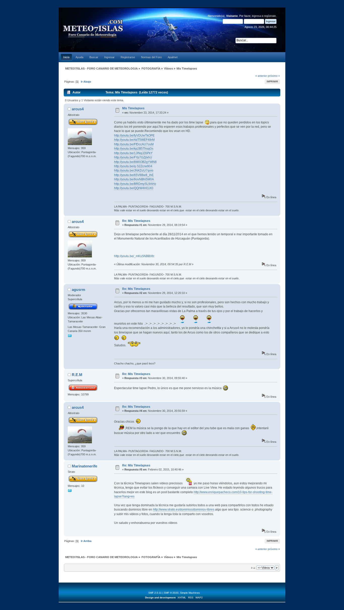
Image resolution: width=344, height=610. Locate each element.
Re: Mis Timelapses (136, 221)
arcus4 (78, 109)
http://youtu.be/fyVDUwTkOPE (134, 135)
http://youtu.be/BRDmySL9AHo (135, 184)
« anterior (261, 75)
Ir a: (253, 567)
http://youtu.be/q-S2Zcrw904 (133, 166)
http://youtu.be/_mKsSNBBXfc (134, 256)
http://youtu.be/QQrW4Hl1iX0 (133, 188)
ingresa (256, 15)
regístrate (270, 15)
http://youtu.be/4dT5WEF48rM (134, 140)
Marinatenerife (84, 466)
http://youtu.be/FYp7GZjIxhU (133, 157)
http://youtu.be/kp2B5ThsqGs (133, 148)
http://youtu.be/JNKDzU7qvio (133, 170)
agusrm (78, 289)
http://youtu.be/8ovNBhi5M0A (134, 179)
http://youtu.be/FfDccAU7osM (134, 144)
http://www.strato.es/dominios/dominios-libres (183, 509)
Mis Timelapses (133, 108)
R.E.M (77, 374)
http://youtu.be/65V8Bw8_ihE (134, 175)
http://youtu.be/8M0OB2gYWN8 (135, 162)
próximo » (274, 75)
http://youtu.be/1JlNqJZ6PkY (133, 153)
